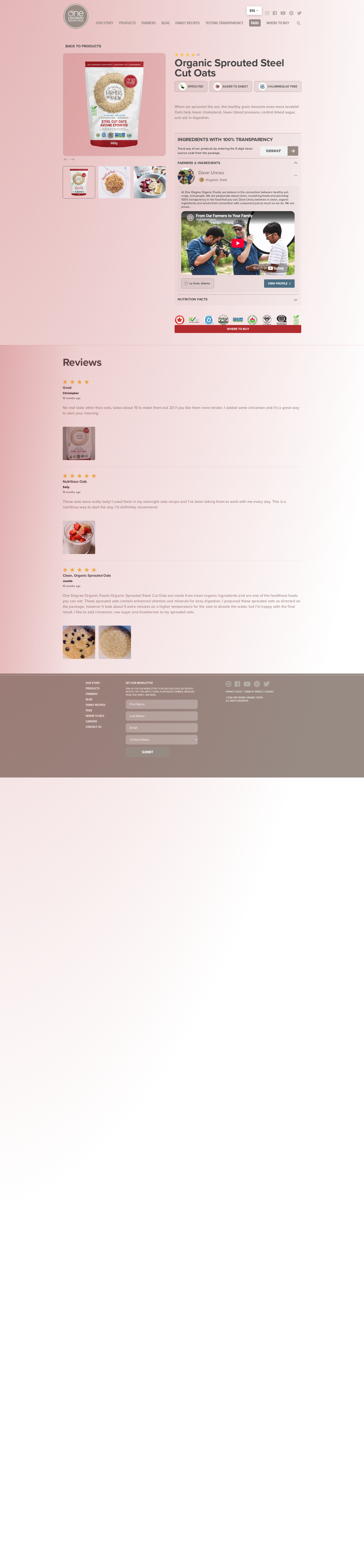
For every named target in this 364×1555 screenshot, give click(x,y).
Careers (91, 722)
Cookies (269, 691)
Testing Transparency (224, 23)
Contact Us (93, 727)
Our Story (104, 23)
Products (127, 23)
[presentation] (66, 159)
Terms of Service (253, 691)
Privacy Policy (234, 691)
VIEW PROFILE (277, 283)
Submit (147, 752)
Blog (166, 23)
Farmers (148, 23)
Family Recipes (187, 23)
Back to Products (83, 46)
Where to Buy (277, 23)
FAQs (255, 23)
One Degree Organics (75, 16)
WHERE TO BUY (238, 329)
